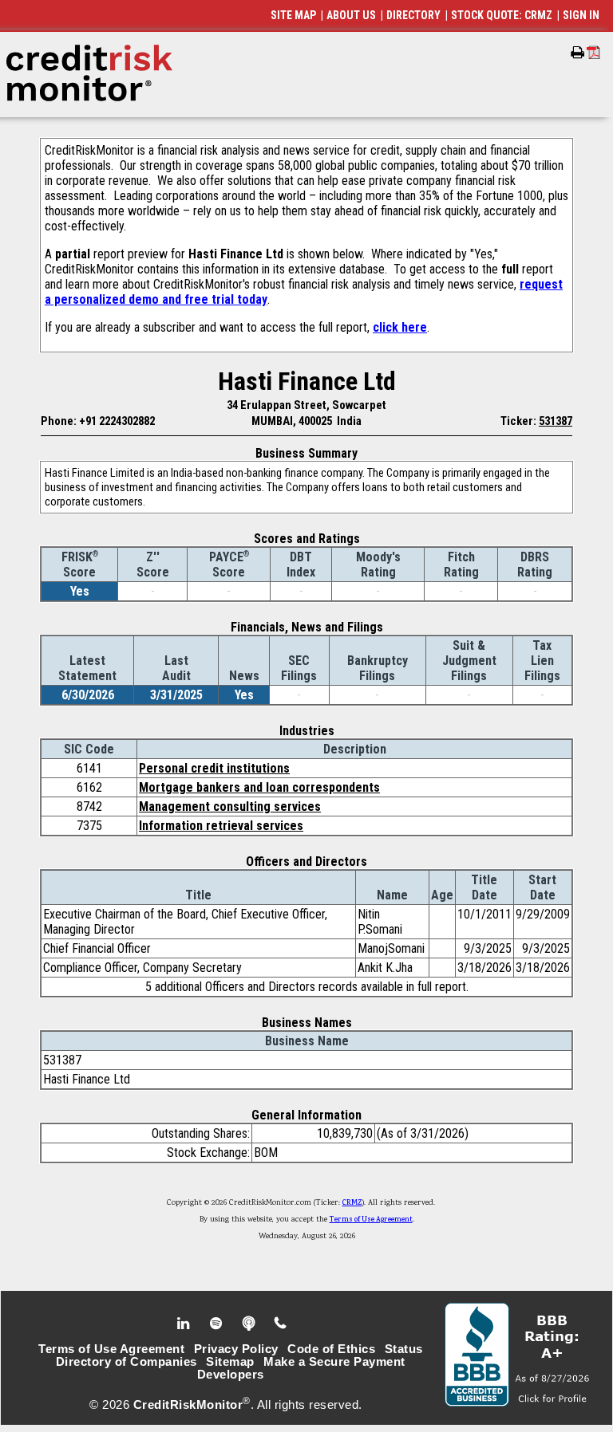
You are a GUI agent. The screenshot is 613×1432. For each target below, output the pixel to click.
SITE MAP (293, 15)
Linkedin (185, 1323)
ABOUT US (351, 15)
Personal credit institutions (214, 768)
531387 (555, 421)
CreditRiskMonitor (188, 1405)
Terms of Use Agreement (371, 1219)
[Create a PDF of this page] (593, 52)
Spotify (217, 1323)
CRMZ (352, 1203)
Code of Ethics (331, 1349)
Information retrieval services (221, 825)
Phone (281, 1323)
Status (404, 1349)
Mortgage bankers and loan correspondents (259, 787)
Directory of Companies (126, 1361)
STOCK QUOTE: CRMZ (501, 15)
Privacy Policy (236, 1349)
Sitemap (230, 1361)
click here (400, 327)
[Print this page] (577, 52)
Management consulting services (230, 806)
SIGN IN (581, 15)
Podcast (250, 1323)
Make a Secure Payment (334, 1361)
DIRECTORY (413, 15)
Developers (230, 1374)
